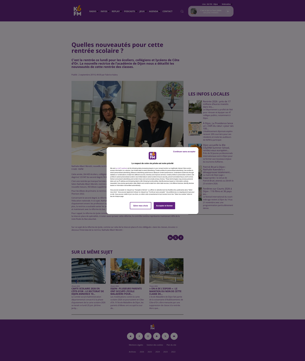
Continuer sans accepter (184, 151)
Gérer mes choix (140, 205)
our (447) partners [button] (121, 168)
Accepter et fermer (164, 205)
